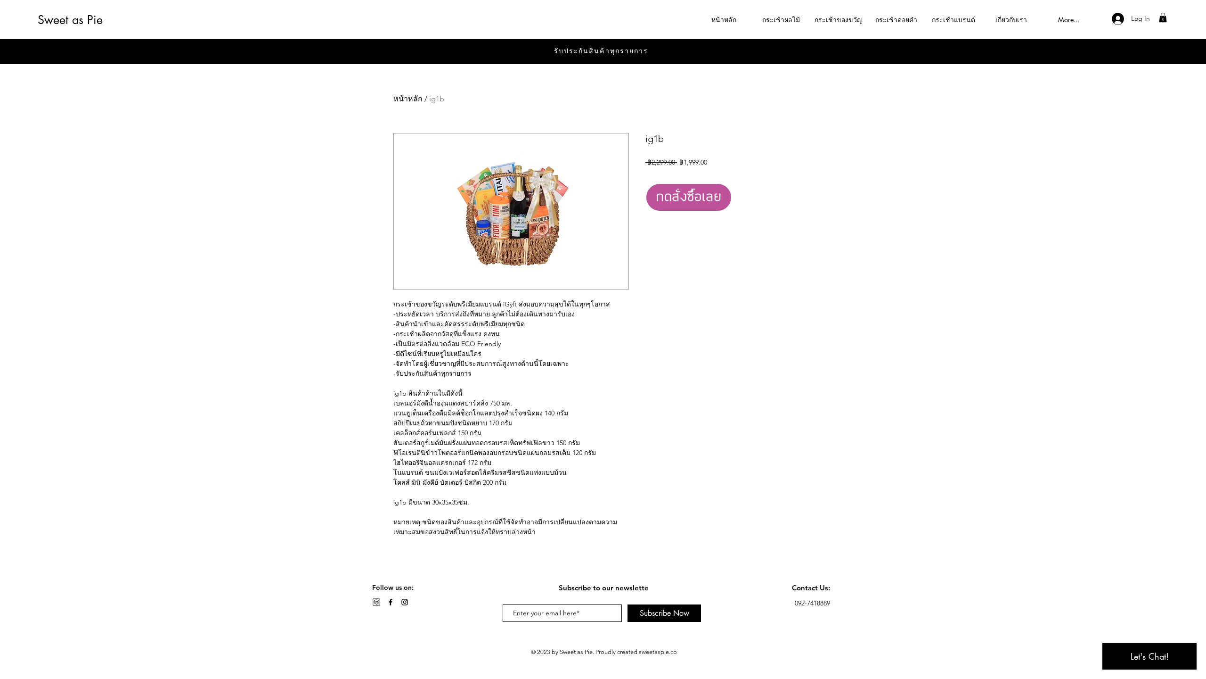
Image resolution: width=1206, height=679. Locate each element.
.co (673, 651)
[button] (1163, 17)
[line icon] (376, 602)
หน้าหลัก (408, 98)
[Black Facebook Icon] (390, 602)
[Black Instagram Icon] (404, 602)
